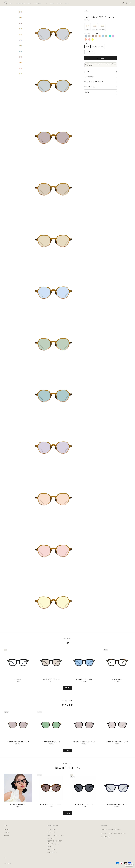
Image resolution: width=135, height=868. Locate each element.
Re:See (86, 11)
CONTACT (7, 829)
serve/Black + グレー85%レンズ (84, 804)
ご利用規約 (51, 838)
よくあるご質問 (52, 829)
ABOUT (67, 3)
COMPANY (7, 835)
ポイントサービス (53, 852)
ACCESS (59, 3)
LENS (29, 3)
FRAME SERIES (20, 3)
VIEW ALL (67, 688)
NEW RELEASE (64, 767)
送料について (51, 832)
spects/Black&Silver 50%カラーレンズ (84, 741)
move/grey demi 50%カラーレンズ (117, 804)
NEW (11, 3)
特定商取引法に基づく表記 (55, 841)
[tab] (87, 27)
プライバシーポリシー (54, 844)
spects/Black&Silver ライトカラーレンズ (117, 741)
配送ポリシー (51, 846)
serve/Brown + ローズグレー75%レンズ (51, 804)
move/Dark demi (117, 679)
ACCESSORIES (38, 3)
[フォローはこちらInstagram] (4, 858)
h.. (46, 3)
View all (67, 813)
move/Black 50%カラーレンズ (84, 679)
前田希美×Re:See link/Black (18, 804)
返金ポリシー (51, 849)
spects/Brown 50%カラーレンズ (51, 741)
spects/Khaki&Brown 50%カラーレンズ (18, 741)
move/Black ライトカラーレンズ (51, 679)
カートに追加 (100, 58)
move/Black (18, 679)
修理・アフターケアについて (56, 835)
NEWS (52, 3)
